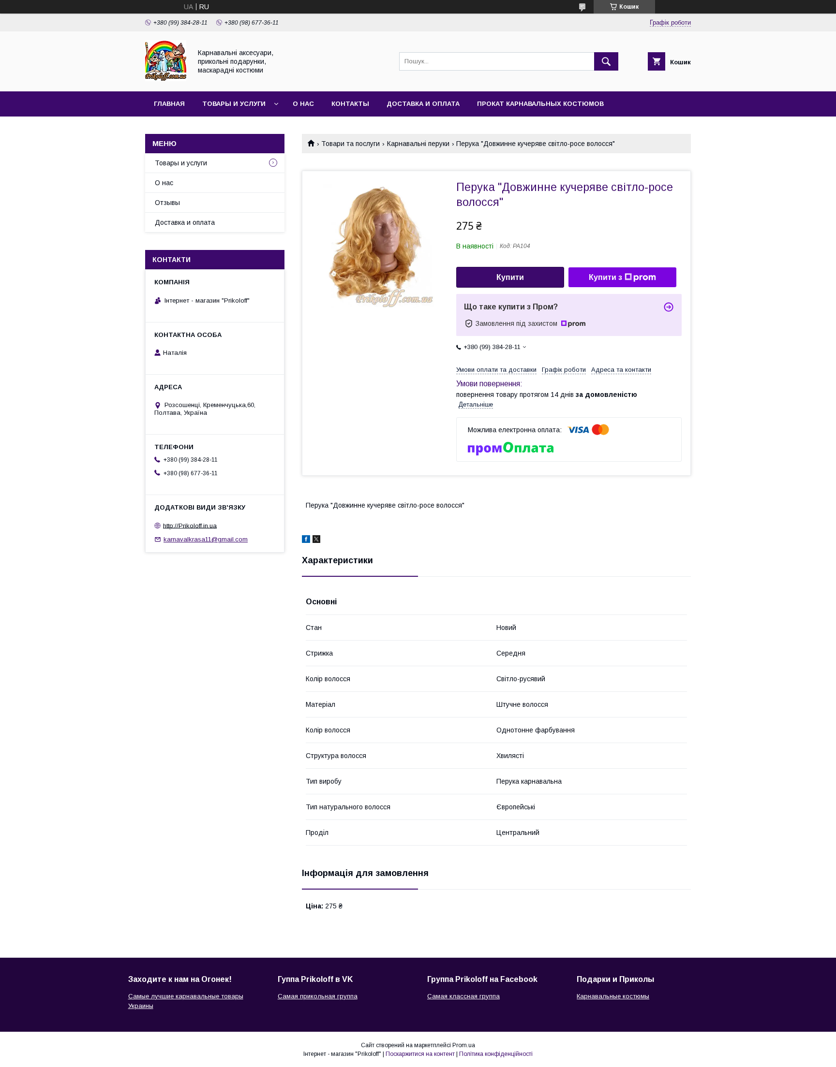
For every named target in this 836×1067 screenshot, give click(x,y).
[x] (316, 540)
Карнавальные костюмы (613, 996)
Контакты (350, 103)
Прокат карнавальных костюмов (540, 103)
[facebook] (306, 540)
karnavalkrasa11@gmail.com (206, 539)
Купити (510, 277)
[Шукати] (606, 61)
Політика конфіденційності (496, 1054)
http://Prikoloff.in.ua (190, 525)
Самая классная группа (463, 996)
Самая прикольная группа (318, 996)
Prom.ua (463, 1045)
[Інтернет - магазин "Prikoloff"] (165, 79)
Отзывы (167, 202)
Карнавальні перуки (418, 143)
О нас (303, 103)
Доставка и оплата (423, 103)
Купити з (605, 277)
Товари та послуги (350, 143)
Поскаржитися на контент (420, 1054)
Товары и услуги (234, 103)
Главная (169, 103)
